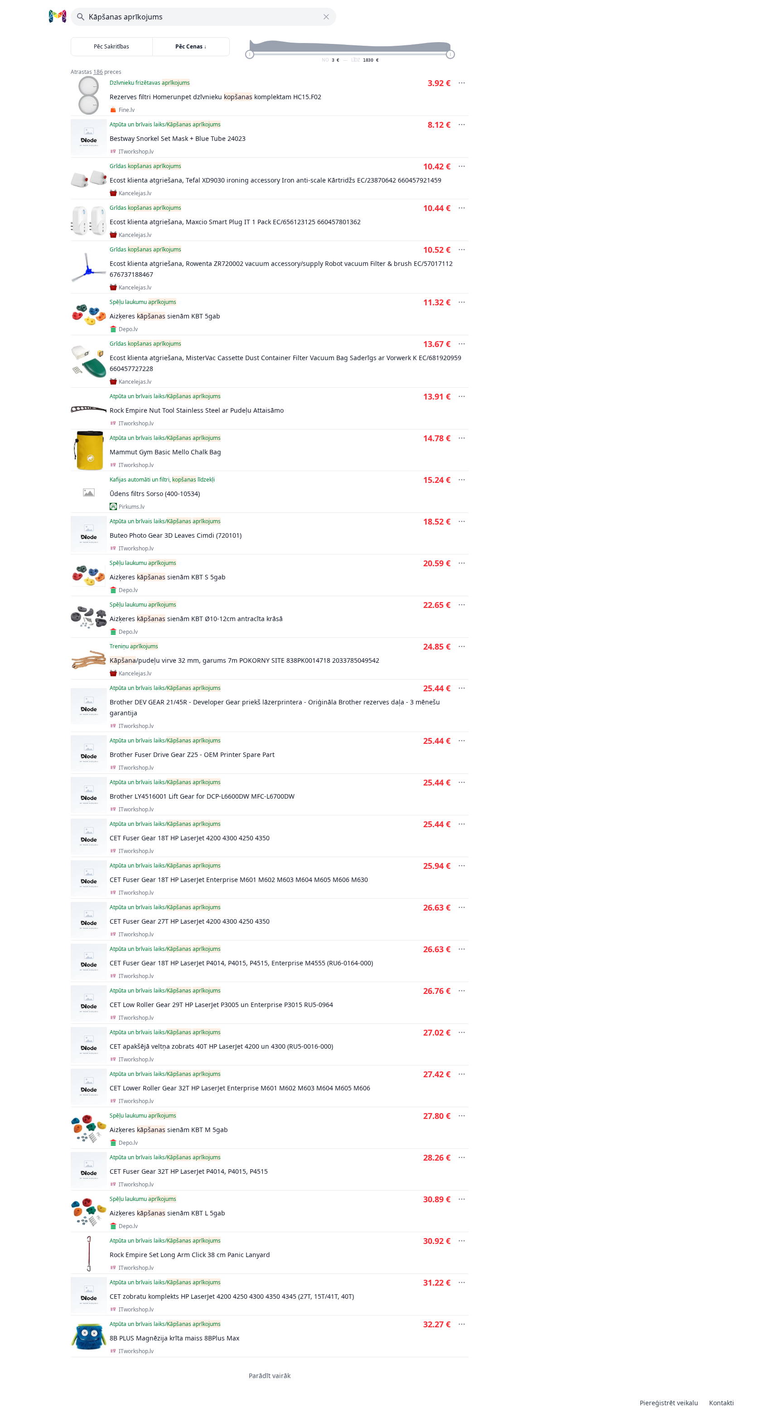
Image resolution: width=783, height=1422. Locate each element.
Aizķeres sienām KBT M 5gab (169, 1129)
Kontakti (721, 1402)
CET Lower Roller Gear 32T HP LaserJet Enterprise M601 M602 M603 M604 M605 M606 (240, 1088)
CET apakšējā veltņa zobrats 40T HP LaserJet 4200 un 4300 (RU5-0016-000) (221, 1046)
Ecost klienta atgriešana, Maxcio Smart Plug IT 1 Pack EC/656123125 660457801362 (235, 221)
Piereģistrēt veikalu (669, 1402)
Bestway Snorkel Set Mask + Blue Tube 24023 (178, 138)
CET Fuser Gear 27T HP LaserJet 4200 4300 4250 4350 (190, 921)
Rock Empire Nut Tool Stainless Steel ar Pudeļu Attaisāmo (197, 410)
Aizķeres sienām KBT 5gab (165, 316)
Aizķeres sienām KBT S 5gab (168, 577)
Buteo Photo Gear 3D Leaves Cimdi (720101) (176, 535)
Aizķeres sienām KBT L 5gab (167, 1213)
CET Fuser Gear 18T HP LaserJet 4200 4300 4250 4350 (190, 838)
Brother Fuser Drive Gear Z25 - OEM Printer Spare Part (192, 754)
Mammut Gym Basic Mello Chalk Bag (165, 452)
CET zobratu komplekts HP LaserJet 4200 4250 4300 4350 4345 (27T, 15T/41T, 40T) (232, 1296)
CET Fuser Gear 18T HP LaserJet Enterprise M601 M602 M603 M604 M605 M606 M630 (239, 879)
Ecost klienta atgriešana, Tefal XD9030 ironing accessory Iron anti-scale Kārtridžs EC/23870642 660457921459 (275, 180)
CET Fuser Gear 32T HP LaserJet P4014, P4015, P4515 (189, 1171)
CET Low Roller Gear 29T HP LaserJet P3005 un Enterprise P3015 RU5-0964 (221, 1004)
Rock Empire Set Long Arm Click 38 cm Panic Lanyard (190, 1254)
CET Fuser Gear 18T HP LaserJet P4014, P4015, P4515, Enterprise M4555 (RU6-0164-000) (241, 963)
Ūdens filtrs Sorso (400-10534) (155, 493)
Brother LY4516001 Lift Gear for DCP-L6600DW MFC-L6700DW (202, 796)
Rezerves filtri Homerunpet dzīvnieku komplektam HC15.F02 (215, 96)
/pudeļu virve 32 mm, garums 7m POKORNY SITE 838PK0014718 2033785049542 (244, 660)
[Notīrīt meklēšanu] (326, 17)
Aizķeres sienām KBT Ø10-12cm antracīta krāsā (196, 618)
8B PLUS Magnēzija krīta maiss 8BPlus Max (174, 1338)
